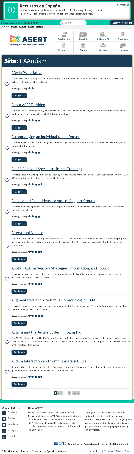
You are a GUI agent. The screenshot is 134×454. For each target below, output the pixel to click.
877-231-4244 (30, 22)
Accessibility (96, 451)
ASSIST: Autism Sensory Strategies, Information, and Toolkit (60, 268)
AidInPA (31, 27)
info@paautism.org (10, 22)
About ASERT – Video (28, 104)
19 (69, 392)
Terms (128, 451)
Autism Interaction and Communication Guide (49, 361)
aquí (100, 10)
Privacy (119, 451)
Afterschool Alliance (27, 232)
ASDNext (22, 27)
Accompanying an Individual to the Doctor (46, 136)
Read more (19, 95)
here (90, 13)
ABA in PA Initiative (27, 72)
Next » (76, 392)
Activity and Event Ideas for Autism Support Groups (53, 200)
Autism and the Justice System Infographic (46, 332)
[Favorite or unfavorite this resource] (6, 84)
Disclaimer (109, 451)
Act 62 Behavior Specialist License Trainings (47, 168)
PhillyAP (39, 27)
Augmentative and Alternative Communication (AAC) (54, 300)
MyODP (14, 27)
